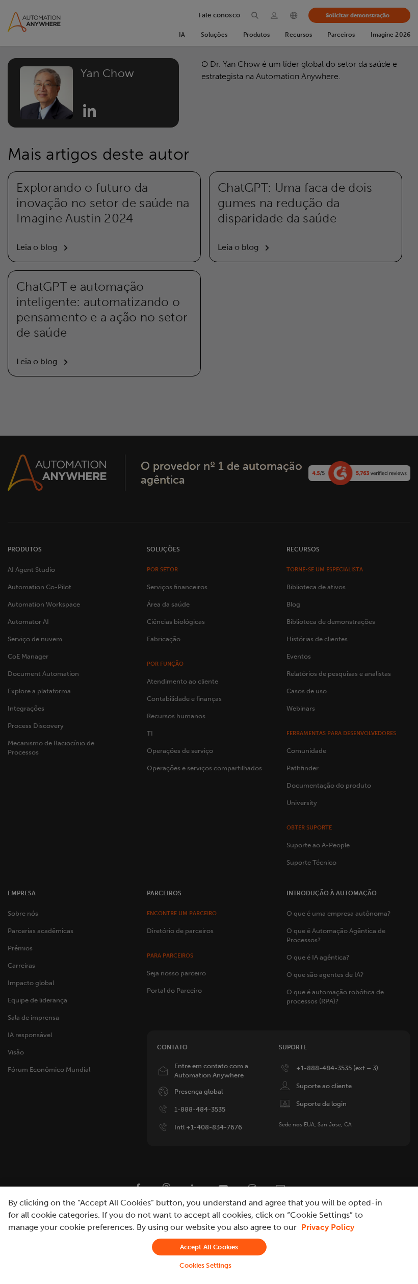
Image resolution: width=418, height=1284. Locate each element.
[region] (209, 1235)
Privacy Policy (327, 1227)
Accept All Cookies (209, 1247)
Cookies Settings (205, 1265)
